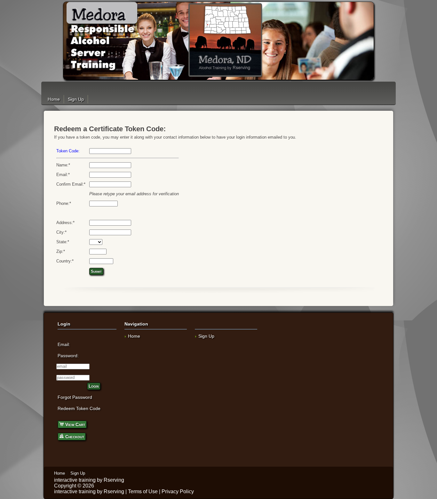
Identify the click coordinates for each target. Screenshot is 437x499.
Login (94, 386)
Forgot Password (75, 397)
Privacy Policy (178, 491)
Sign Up (76, 99)
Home (54, 99)
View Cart (74, 424)
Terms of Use (143, 491)
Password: (68, 355)
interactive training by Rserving (89, 480)
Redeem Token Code (79, 408)
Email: (64, 344)
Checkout (74, 436)
